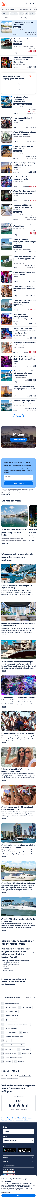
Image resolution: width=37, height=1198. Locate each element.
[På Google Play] (9, 1150)
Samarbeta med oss (9, 1166)
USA (8, 1118)
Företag (5, 1161)
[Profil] (34, 4)
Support (5, 1157)
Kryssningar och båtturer (11, 965)
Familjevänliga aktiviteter (11, 963)
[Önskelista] (26, 4)
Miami (21, 1076)
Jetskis (5, 967)
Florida (14, 1118)
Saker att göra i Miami (25, 1118)
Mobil (4, 1146)
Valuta (5, 1136)
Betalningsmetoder (9, 1169)
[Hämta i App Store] (24, 1150)
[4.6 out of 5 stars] (18, 1105)
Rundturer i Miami (6, 1120)
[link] (18, 28)
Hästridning (6, 969)
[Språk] (29, 3)
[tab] (12, 997)
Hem (2, 1118)
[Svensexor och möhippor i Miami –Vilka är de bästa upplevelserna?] (34, 982)
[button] (18, 28)
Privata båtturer (8, 971)
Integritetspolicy (5, 494)
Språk (5, 1127)
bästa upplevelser (12, 1078)
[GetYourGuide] (3, 3)
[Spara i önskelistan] (10, 23)
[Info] (26, 17)
